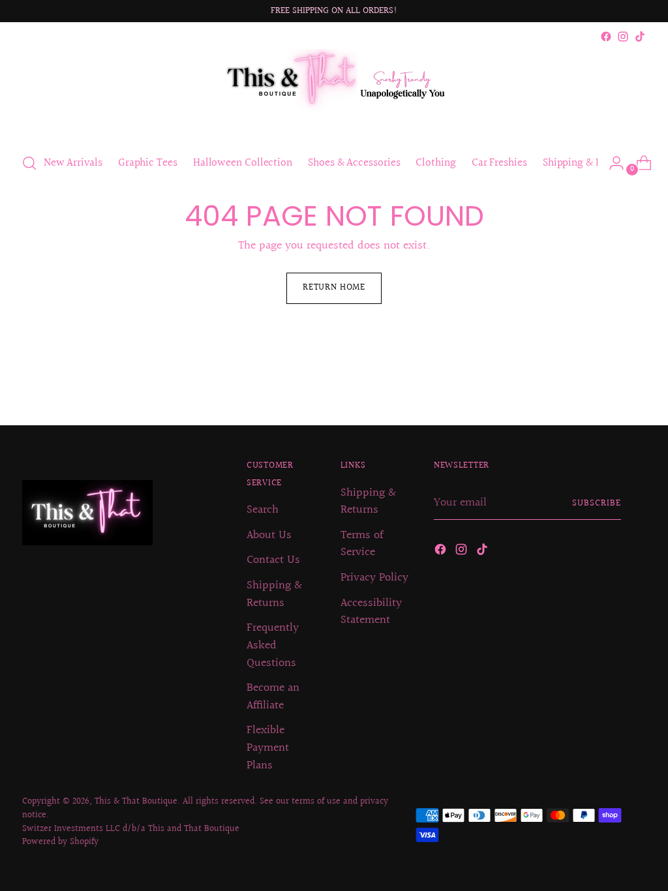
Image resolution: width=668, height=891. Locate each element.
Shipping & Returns (274, 594)
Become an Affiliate (273, 697)
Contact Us (273, 560)
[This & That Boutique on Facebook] (606, 36)
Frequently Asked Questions (273, 645)
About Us (269, 535)
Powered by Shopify (60, 842)
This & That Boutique (136, 801)
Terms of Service (362, 544)
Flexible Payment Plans (268, 747)
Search (263, 510)
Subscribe (596, 503)
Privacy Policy (374, 578)
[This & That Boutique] (334, 93)
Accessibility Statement (371, 612)
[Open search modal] (29, 163)
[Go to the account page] (611, 163)
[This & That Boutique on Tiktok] (640, 36)
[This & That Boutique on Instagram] (623, 36)
